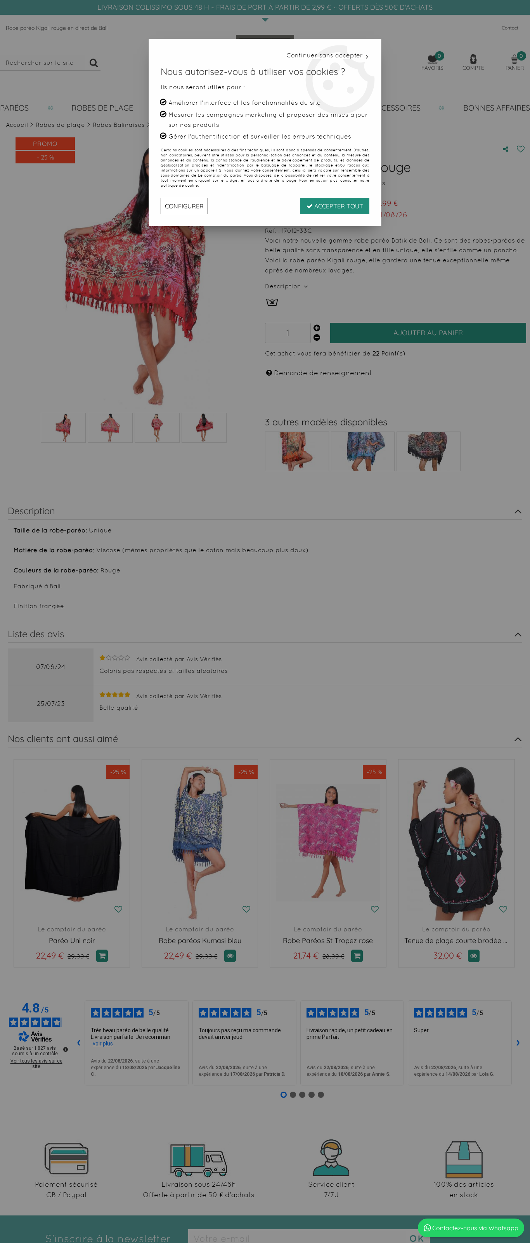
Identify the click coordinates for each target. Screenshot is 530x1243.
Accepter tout (338, 206)
